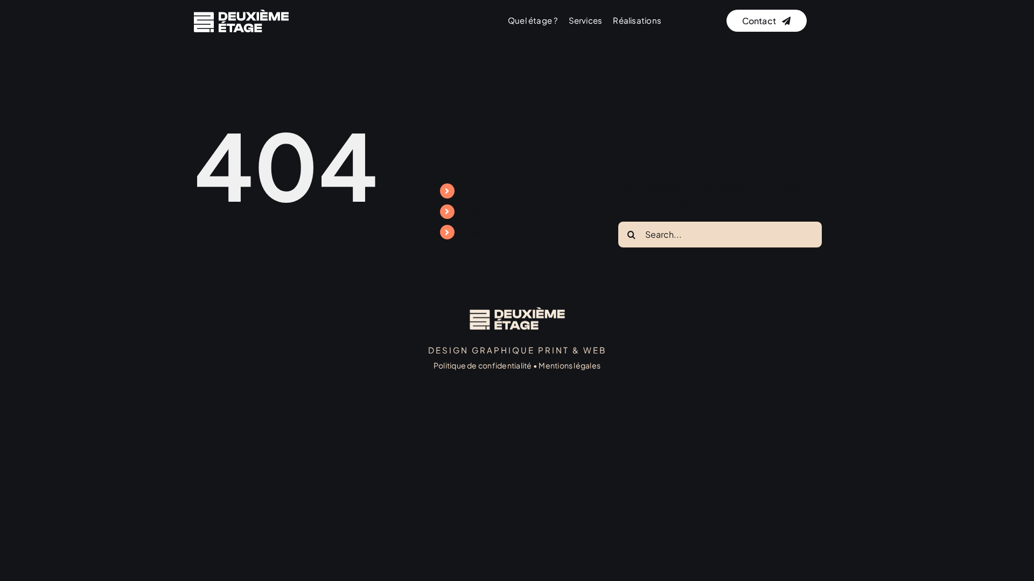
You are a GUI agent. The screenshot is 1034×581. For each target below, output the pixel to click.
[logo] (241, 13)
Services (478, 211)
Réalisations (485, 232)
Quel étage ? (487, 190)
